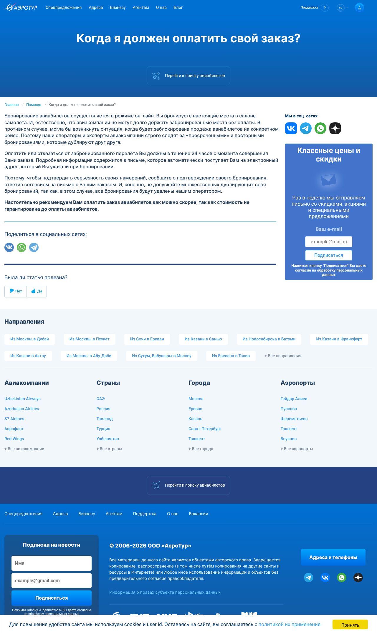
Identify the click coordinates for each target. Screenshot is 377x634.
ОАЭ (101, 399)
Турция (103, 429)
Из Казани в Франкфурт (339, 339)
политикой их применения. (290, 625)
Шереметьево (294, 419)
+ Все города (200, 449)
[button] (315, 8)
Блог (178, 7)
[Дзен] (46, 247)
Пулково (289, 409)
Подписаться (328, 255)
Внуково (289, 439)
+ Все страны (109, 449)
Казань (195, 419)
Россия (103, 409)
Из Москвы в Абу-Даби (89, 356)
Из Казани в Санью (203, 339)
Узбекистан (108, 439)
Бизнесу (117, 7)
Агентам (141, 7)
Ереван (195, 409)
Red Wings (14, 439)
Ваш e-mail (328, 229)
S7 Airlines (14, 419)
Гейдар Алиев (294, 399)
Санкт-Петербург (204, 429)
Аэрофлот (14, 429)
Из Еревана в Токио (231, 356)
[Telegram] (34, 247)
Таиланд (105, 419)
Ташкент (196, 439)
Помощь (33, 105)
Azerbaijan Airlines (21, 409)
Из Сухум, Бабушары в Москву (161, 356)
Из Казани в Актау (28, 356)
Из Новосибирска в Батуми (269, 339)
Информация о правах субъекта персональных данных (165, 592)
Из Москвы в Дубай (29, 339)
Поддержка (144, 513)
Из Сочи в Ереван (147, 339)
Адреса (96, 7)
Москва (196, 399)
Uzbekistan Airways (22, 399)
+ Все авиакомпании (24, 449)
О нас (161, 7)
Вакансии (198, 513)
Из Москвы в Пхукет (90, 339)
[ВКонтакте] (9, 247)
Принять (350, 624)
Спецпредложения (64, 7)
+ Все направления (282, 356)
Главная (11, 105)
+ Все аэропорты (297, 449)
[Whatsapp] (21, 247)
